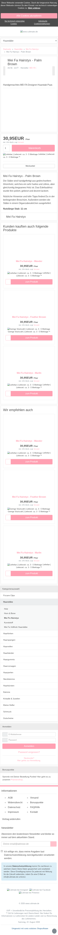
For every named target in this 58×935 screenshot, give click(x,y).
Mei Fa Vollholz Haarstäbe (15, 627)
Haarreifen (8, 646)
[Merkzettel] (8, 281)
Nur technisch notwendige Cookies (14, 22)
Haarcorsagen (9, 666)
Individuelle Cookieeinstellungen (42, 22)
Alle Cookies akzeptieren (29, 16)
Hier (41, 913)
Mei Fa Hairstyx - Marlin (29, 373)
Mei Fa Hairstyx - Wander (29, 261)
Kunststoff (8, 622)
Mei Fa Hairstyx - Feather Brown (29, 317)
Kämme (6, 692)
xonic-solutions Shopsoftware (36, 928)
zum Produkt (31, 282)
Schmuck (7, 712)
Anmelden (29, 746)
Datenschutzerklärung (21, 866)
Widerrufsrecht (15, 802)
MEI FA (32, 68)
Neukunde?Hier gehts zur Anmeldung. (29, 759)
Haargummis (9, 659)
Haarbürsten (8, 686)
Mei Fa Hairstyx (16, 216)
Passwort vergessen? (29, 752)
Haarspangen (9, 640)
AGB (10, 798)
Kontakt (34, 812)
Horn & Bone (9, 613)
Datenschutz (14, 807)
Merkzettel (30, 166)
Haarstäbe (8, 602)
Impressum (13, 812)
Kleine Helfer (9, 705)
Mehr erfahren (34, 8)
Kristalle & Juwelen (11, 699)
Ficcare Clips (9, 595)
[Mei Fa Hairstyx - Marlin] (4, 71)
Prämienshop (17, 779)
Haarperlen (8, 672)
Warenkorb (34, 148)
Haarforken (8, 633)
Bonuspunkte (36, 802)
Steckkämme (9, 679)
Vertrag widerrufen (11, 819)
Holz (6, 609)
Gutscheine (8, 718)
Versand (21, 142)
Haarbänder (8, 653)
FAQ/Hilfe (35, 807)
